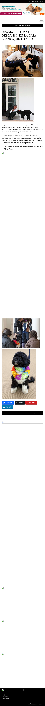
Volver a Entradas (24, 25)
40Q (42, 704)
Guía (28, 1)
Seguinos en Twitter (6, 2)
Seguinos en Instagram (9, 2)
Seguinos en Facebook (3, 2)
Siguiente (41, 25)
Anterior (3, 25)
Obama (32, 413)
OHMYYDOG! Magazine (11, 20)
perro (37, 413)
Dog (28, 413)
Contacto (40, 1)
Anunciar (33, 1)
